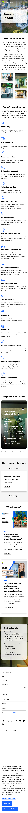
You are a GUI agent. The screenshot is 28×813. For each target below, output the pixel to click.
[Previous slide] (1, 424)
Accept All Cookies (10, 809)
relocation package (9, 174)
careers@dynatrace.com (13, 655)
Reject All (7, 803)
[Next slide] (27, 424)
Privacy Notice (8, 794)
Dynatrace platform (19, 61)
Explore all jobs (14, 496)
